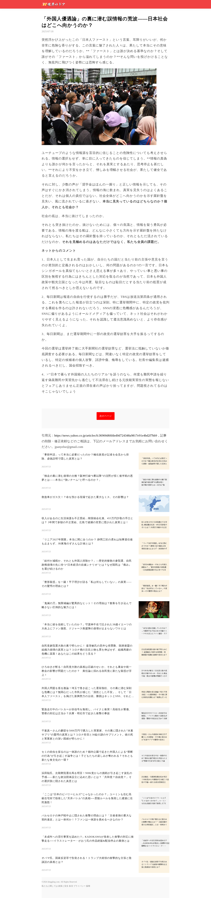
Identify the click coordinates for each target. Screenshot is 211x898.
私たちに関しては (50, 886)
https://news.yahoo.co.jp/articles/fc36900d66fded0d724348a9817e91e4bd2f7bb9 (105, 435)
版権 (88, 886)
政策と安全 (63, 886)
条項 (71, 886)
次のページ (105, 416)
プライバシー (79, 886)
